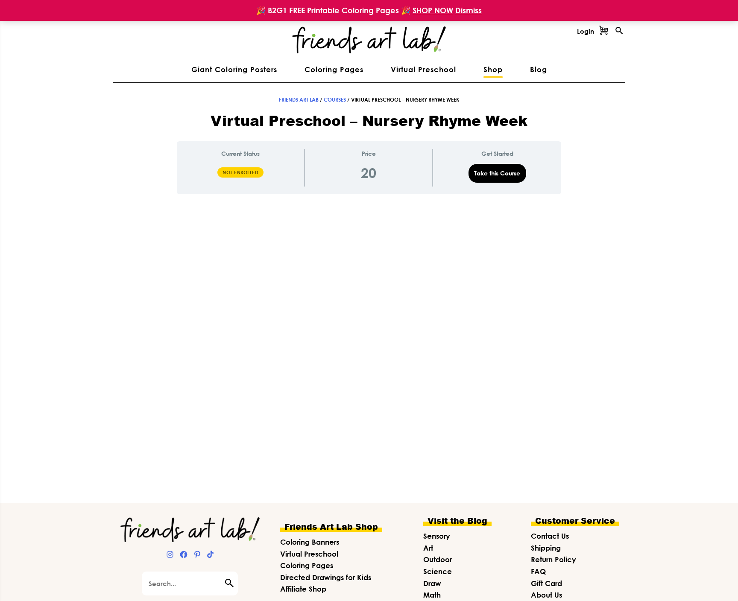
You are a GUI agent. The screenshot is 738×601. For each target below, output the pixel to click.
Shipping (546, 547)
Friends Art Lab (299, 99)
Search (231, 583)
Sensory (436, 535)
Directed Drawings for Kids (325, 577)
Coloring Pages (306, 565)
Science (437, 571)
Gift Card (546, 583)
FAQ (538, 571)
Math (432, 594)
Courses (335, 99)
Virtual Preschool (309, 553)
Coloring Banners (309, 541)
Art (428, 547)
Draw (432, 583)
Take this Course (497, 173)
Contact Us (550, 535)
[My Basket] (603, 31)
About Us (546, 594)
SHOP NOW (433, 10)
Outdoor (437, 559)
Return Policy (553, 559)
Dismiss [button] (468, 10)
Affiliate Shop (303, 588)
